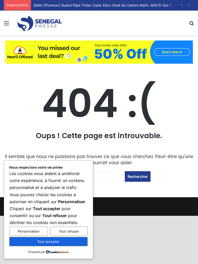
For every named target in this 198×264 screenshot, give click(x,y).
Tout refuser (69, 231)
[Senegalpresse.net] (40, 23)
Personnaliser (29, 231)
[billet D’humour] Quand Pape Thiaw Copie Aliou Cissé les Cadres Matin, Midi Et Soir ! (102, 5)
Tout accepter (48, 242)
